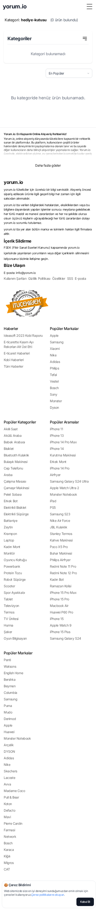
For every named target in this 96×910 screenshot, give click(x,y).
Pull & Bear (11, 797)
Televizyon (11, 606)
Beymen (10, 686)
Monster (56, 401)
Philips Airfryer (60, 560)
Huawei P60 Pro (61, 612)
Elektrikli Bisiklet (15, 507)
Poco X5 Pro (59, 547)
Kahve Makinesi (61, 540)
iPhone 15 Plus (60, 632)
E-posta (80, 278)
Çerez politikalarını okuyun (47, 894)
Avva (7, 784)
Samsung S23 (60, 514)
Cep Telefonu (13, 468)
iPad (53, 501)
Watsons (10, 666)
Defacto (9, 810)
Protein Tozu (13, 573)
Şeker (8, 632)
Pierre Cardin (13, 823)
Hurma (8, 625)
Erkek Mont (58, 462)
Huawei (9, 732)
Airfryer (55, 475)
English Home (13, 673)
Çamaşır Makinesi (16, 488)
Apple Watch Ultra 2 (64, 488)
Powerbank (12, 566)
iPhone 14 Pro (59, 468)
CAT (7, 869)
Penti (7, 660)
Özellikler (58, 278)
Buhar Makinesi (61, 553)
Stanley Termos (61, 534)
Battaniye (10, 521)
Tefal (53, 375)
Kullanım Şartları (15, 278)
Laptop (9, 540)
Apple (54, 335)
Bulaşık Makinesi (15, 462)
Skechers (10, 771)
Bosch (54, 388)
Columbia (10, 693)
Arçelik (9, 745)
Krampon (10, 534)
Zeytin (8, 527)
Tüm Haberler (13, 366)
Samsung (56, 342)
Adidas (55, 362)
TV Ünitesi (11, 619)
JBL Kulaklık (58, 527)
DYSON (9, 751)
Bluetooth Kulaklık (16, 455)
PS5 (53, 507)
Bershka (9, 679)
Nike (53, 355)
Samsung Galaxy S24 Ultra (69, 481)
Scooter (9, 586)
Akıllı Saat (11, 429)
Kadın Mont (12, 547)
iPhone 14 (57, 449)
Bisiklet (9, 449)
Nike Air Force (60, 521)
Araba (8, 475)
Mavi (7, 817)
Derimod (10, 719)
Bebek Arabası (14, 442)
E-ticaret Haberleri (17, 353)
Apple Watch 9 (61, 625)
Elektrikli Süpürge (16, 514)
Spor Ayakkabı (14, 593)
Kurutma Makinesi (63, 455)
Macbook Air (59, 606)
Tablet (8, 599)
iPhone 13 (57, 435)
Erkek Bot (10, 501)
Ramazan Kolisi (60, 586)
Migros (9, 863)
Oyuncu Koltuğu (15, 560)
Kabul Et (85, 901)
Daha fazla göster (48, 165)
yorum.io (13, 182)
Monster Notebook (63, 494)
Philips (54, 368)
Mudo (8, 712)
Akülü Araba (13, 435)
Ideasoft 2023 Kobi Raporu (23, 335)
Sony (53, 394)
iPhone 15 (56, 619)
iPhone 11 (56, 429)
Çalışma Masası (15, 481)
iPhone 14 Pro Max (63, 442)
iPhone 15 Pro (59, 599)
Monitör (9, 553)
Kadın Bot (57, 579)
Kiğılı (7, 856)
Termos (9, 612)
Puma (8, 706)
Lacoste (9, 778)
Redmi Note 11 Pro (63, 566)
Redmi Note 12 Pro (63, 573)
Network (10, 836)
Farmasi (9, 830)
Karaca (9, 850)
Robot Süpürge (15, 579)
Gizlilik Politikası (39, 278)
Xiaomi (55, 349)
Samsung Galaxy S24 (65, 638)
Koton (8, 804)
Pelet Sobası (12, 494)
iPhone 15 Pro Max (63, 593)
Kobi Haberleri (14, 360)
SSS (70, 278)
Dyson (54, 407)
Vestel (54, 381)
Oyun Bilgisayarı (15, 638)
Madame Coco (14, 791)
